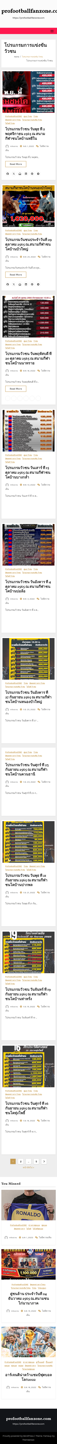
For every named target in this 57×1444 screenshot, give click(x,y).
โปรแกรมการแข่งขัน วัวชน (32, 57)
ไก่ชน (34, 1288)
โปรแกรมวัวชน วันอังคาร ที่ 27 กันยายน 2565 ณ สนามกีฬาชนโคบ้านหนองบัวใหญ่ (28, 697)
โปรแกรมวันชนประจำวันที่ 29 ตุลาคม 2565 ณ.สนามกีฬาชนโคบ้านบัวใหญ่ (28, 244)
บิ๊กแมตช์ (49, 1362)
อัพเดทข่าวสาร (19, 1229)
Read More (16, 164)
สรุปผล (20, 1366)
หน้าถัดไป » (28, 1167)
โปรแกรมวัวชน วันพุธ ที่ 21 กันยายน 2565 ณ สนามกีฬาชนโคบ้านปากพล (26, 880)
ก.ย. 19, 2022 (29, 1006)
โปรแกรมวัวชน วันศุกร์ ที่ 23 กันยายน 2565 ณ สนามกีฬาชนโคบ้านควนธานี (27, 770)
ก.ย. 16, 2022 (29, 1120)
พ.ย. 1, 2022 (28, 146)
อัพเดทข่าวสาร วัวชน (13, 120)
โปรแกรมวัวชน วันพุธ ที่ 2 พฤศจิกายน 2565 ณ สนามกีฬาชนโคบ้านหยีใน (25, 134)
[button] (3, 31)
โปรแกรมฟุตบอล (28, 1369)
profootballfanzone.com (28, 1419)
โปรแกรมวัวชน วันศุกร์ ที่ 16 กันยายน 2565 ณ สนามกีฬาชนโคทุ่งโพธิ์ (26, 1108)
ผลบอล (7, 1366)
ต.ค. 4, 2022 (29, 599)
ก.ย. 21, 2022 (29, 892)
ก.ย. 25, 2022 (29, 709)
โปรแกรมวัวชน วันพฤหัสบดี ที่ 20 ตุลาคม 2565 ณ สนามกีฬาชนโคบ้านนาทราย (28, 358)
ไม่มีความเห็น (45, 1237)
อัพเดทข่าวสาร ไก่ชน (37, 1285)
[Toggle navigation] (52, 31)
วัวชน (35, 116)
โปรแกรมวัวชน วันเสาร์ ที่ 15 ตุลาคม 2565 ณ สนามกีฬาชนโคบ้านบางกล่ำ (27, 473)
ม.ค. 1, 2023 (28, 1237)
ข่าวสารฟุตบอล (34, 1225)
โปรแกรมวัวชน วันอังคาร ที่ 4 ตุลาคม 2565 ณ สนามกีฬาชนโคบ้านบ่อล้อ (28, 587)
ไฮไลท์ (28, 1229)
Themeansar (28, 1439)
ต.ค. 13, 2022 (29, 485)
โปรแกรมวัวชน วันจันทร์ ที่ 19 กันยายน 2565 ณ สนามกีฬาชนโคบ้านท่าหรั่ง (28, 994)
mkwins (14, 146)
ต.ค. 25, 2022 (29, 257)
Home (16, 57)
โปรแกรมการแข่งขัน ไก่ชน (20, 1288)
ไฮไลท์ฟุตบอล (38, 1229)
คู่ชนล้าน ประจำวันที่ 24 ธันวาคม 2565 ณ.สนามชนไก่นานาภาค (28, 1299)
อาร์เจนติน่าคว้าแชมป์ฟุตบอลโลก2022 (28, 1377)
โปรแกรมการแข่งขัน (45, 1366)
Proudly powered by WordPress (18, 1436)
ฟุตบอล (44, 1225)
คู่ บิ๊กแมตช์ (40, 1362)
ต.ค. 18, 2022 (29, 370)
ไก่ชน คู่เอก (42, 1288)
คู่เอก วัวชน (28, 116)
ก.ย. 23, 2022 (29, 782)
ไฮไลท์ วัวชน (10, 123)
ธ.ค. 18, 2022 (30, 1387)
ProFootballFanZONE (13, 116)
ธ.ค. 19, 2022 (30, 1311)
